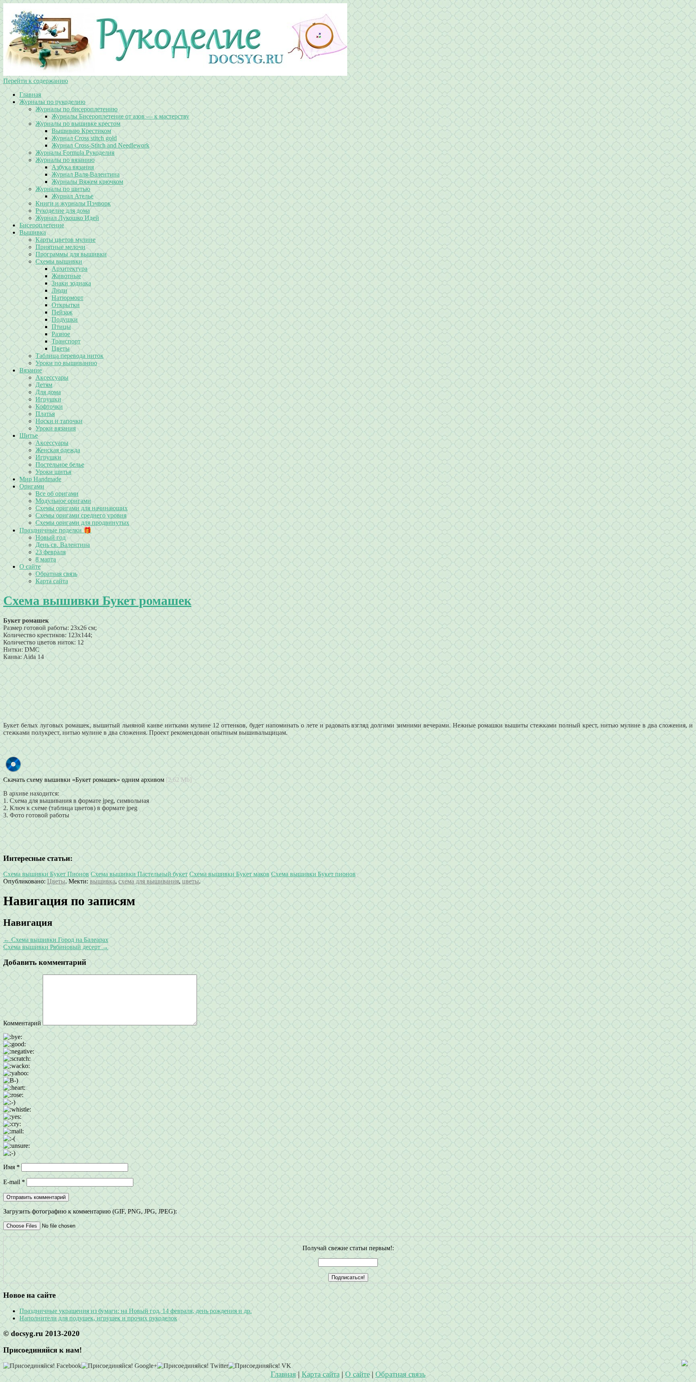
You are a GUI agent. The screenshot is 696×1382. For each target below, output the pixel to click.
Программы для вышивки (71, 254)
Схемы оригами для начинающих (81, 508)
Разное (61, 333)
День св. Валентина (62, 544)
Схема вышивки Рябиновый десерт (55, 947)
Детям (43, 384)
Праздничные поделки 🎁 (55, 530)
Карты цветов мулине (65, 239)
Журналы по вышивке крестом (77, 123)
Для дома (48, 392)
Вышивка (32, 232)
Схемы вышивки (58, 261)
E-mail (14, 1181)
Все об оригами (57, 493)
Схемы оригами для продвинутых (82, 522)
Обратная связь (56, 573)
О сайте (30, 566)
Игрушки (48, 399)
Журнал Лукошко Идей (67, 217)
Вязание (30, 370)
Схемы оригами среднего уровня (80, 515)
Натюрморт (67, 297)
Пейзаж (62, 312)
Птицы (61, 326)
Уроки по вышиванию (66, 363)
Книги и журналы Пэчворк (73, 203)
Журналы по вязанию (65, 159)
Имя (11, 1167)
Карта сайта (51, 581)
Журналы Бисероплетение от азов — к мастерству (120, 116)
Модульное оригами (63, 500)
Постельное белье (59, 464)
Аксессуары (51, 377)
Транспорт (66, 341)
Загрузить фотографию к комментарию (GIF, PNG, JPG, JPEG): (90, 1211)
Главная (30, 94)
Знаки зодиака (71, 283)
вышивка (102, 881)
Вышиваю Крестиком (81, 130)
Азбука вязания (73, 167)
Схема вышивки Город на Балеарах (55, 939)
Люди (59, 290)
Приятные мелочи (60, 246)
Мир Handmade (40, 479)
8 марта (45, 559)
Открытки (66, 304)
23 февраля (50, 552)
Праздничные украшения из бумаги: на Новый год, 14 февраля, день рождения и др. (135, 1310)
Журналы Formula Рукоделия (74, 152)
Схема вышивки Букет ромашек (97, 600)
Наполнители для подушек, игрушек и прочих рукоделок (98, 1318)
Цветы (61, 348)
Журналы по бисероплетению (76, 109)
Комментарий (22, 1023)
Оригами (31, 486)
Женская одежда (57, 450)
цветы (190, 881)
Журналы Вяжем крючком (87, 181)
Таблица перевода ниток (69, 355)
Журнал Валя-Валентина (86, 174)
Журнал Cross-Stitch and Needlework (100, 145)
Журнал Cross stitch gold (84, 138)
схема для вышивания (148, 881)
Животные (66, 275)
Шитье (28, 435)
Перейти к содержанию (35, 80)
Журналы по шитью (62, 188)
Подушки (65, 319)
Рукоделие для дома (62, 210)
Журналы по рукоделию (52, 101)
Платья (45, 413)
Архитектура (69, 268)
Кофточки (49, 406)
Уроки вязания (55, 428)
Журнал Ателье (72, 196)
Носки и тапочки (59, 421)
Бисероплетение (41, 225)
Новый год (50, 537)
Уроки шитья (53, 471)
